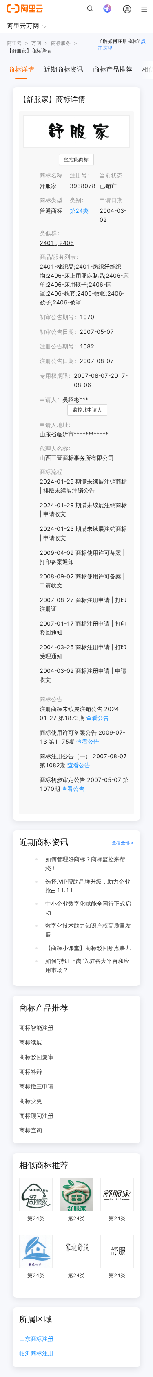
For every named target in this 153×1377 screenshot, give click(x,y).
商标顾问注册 (36, 1115)
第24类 (79, 210)
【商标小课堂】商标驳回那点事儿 (88, 947)
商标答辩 (30, 1071)
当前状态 (111, 175)
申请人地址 (54, 424)
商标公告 (51, 699)
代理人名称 (54, 448)
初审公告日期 (57, 331)
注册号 (78, 175)
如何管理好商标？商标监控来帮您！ (85, 863)
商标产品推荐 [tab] (112, 69)
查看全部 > (123, 842)
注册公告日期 (57, 360)
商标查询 (30, 1130)
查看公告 (97, 717)
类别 (75, 200)
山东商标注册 (36, 1339)
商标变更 (30, 1100)
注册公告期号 (57, 346)
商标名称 (51, 175)
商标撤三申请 (36, 1086)
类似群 (48, 233)
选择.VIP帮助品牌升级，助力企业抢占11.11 (87, 886)
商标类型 (51, 200)
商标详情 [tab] (21, 69)
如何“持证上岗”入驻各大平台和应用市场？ (87, 965)
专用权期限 (54, 375)
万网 (36, 43)
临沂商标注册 (36, 1354)
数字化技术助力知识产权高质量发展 (88, 930)
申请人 (48, 399)
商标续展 (30, 1042)
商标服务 (61, 43)
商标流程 (51, 471)
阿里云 (14, 43)
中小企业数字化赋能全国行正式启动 (88, 908)
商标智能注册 (36, 1027)
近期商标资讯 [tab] (63, 69)
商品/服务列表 (58, 256)
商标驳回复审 (36, 1056)
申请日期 (111, 200)
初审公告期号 (57, 316)
